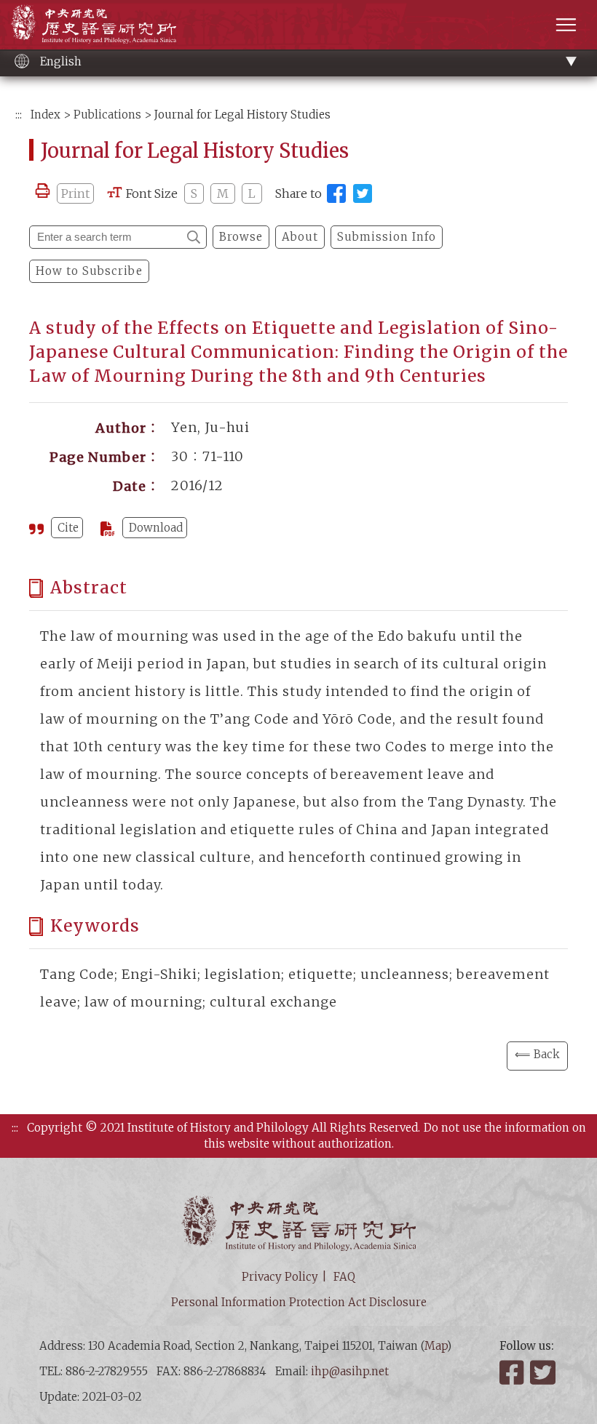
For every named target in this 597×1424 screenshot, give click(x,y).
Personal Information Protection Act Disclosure (299, 1302)
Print (75, 193)
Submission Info (386, 237)
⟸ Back (537, 1054)
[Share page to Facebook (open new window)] (336, 193)
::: (18, 114)
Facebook (513, 1372)
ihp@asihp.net (350, 1371)
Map (435, 1346)
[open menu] (566, 24)
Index (45, 114)
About (300, 237)
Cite (68, 528)
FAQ (344, 1277)
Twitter (544, 1372)
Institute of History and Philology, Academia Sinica (93, 24)
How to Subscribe (89, 271)
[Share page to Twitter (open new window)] (362, 193)
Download (156, 528)
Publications (107, 114)
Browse (241, 237)
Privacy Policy (280, 1277)
